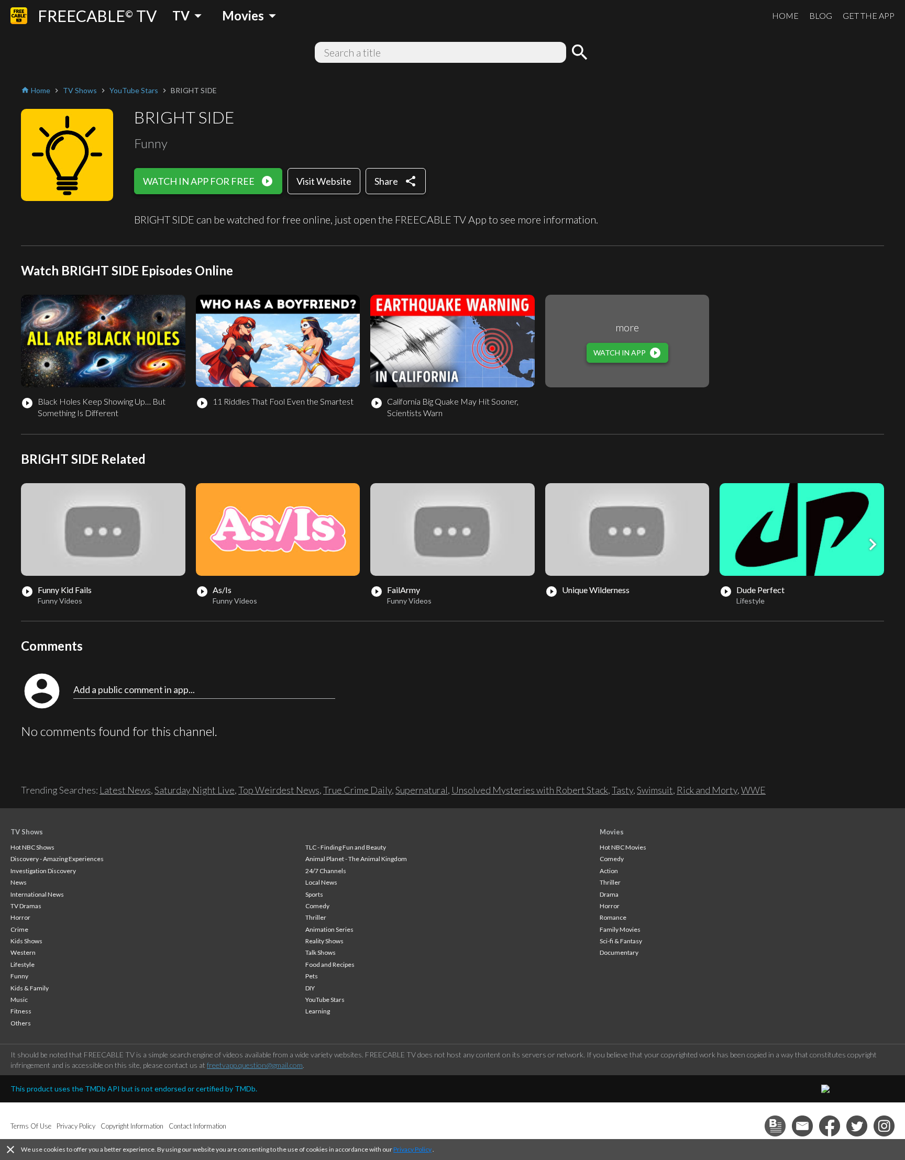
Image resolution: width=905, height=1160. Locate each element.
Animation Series (329, 929)
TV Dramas (25, 906)
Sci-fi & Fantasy (621, 941)
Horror (20, 917)
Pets (311, 976)
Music (19, 999)
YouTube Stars (325, 999)
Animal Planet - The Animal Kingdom (356, 859)
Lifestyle (22, 964)
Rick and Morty (707, 790)
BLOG (820, 15)
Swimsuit (655, 790)
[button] (872, 544)
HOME (785, 15)
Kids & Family (29, 988)
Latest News (125, 790)
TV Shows (26, 832)
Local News (321, 882)
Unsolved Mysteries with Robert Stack (529, 790)
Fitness (20, 1011)
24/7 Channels (325, 871)
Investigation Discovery (43, 871)
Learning (317, 1011)
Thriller (315, 917)
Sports (314, 894)
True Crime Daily (357, 790)
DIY (310, 988)
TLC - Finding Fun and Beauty (345, 847)
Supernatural (421, 790)
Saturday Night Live (194, 790)
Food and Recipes (330, 964)
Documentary (619, 952)
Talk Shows (320, 952)
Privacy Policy (412, 1149)
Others (20, 1023)
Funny (19, 976)
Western (23, 952)
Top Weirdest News (278, 790)
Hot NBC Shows (32, 847)
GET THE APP (869, 15)
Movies (612, 832)
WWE (753, 790)
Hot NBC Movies (623, 847)
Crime (19, 929)
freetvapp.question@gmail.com (255, 1065)
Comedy (317, 906)
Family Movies (620, 929)
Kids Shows (26, 941)
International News (37, 894)
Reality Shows (324, 941)
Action (609, 871)
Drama (609, 894)
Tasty (622, 790)
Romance (613, 917)
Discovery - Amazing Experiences (57, 859)
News (18, 882)
